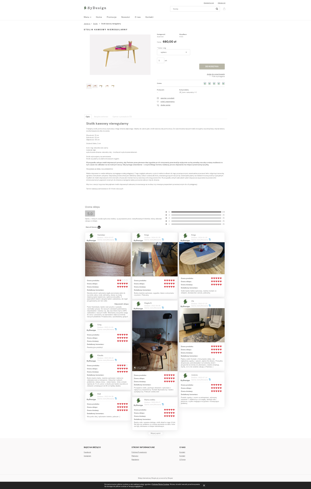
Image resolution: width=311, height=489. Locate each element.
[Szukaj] (217, 9)
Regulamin (135, 460)
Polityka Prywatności (139, 452)
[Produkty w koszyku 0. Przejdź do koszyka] (225, 9)
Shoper (170, 478)
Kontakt (182, 452)
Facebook (87, 452)
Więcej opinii (155, 433)
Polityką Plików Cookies (160, 484)
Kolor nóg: (161, 48)
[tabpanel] (155, 159)
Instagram (87, 456)
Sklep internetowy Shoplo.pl (148, 478)
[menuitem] (90, 17)
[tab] (88, 117)
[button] (165, 98)
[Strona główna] (95, 7)
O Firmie (182, 460)
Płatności (135, 456)
